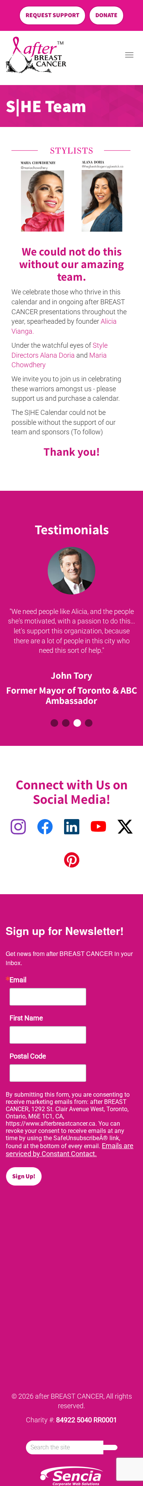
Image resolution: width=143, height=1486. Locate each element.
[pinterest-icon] (71, 860)
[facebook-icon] (45, 827)
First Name (26, 1018)
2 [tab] (66, 723)
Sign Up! (23, 1176)
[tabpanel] (71, 628)
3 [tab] (77, 723)
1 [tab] (54, 723)
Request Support (52, 15)
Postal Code (28, 1056)
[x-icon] (125, 827)
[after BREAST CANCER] (36, 55)
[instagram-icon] (18, 827)
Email (18, 980)
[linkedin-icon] (71, 827)
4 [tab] (89, 723)
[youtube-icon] (98, 827)
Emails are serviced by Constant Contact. (69, 1150)
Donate (106, 15)
